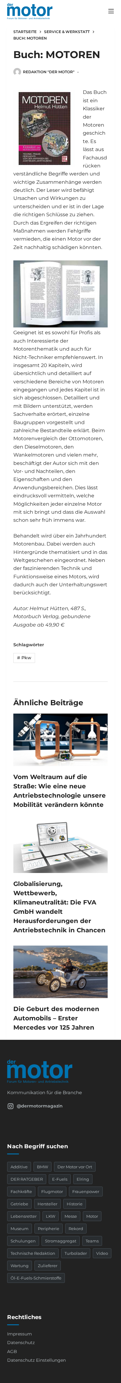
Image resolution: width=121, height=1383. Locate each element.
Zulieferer (47, 1265)
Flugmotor (52, 1191)
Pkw (24, 657)
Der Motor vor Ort (74, 1166)
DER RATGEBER (27, 1179)
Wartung (20, 1265)
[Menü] (111, 11)
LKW (50, 1216)
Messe (71, 1216)
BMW (42, 1166)
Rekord (76, 1228)
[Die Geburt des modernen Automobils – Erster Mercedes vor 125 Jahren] (60, 972)
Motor (92, 1216)
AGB (12, 1351)
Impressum (19, 1334)
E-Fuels (59, 1179)
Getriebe (19, 1203)
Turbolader (76, 1253)
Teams (92, 1240)
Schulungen (23, 1240)
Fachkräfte (21, 1191)
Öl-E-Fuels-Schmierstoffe (36, 1277)
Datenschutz (21, 1342)
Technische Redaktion (33, 1253)
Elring (83, 1179)
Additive (19, 1166)
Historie (75, 1203)
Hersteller (47, 1203)
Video (102, 1253)
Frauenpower (85, 1191)
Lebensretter (24, 1216)
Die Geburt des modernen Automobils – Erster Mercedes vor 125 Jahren (56, 1018)
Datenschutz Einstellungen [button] (36, 1360)
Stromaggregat (60, 1240)
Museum (20, 1228)
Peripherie (48, 1228)
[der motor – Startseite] (60, 1071)
